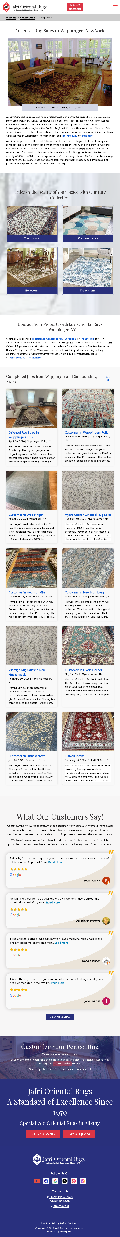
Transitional (88, 290)
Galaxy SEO (66, 1231)
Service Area (27, 17)
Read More (55, 862)
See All (108, 379)
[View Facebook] (46, 1180)
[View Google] (55, 1180)
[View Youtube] (37, 1180)
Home (12, 17)
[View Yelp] (73, 1180)
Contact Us (75, 5)
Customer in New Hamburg (84, 592)
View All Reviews (60, 1016)
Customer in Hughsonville (27, 592)
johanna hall (92, 1001)
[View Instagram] (82, 1180)
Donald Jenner (91, 961)
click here (87, 135)
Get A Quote (79, 1134)
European (31, 290)
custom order (62, 1063)
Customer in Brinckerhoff (27, 756)
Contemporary (88, 238)
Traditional (32, 238)
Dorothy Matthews (88, 920)
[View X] (64, 1180)
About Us (45, 1223)
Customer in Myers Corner (83, 670)
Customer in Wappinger (26, 515)
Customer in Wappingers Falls (86, 432)
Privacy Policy (59, 1223)
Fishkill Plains (74, 756)
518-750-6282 (75, 9)
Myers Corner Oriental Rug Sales (88, 515)
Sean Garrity (92, 880)
